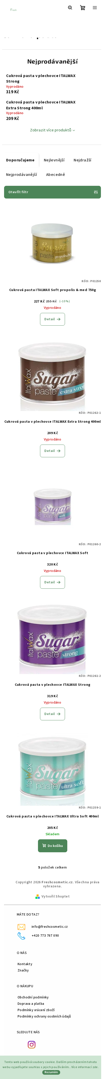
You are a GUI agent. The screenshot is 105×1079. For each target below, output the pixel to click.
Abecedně (55, 174)
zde (95, 1067)
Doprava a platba (31, 1003)
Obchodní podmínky (33, 997)
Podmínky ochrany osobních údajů (44, 1016)
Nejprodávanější (21, 174)
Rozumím (51, 1072)
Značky (23, 970)
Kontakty (25, 964)
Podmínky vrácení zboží (36, 1010)
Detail (49, 319)
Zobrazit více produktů (50, 130)
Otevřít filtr (18, 192)
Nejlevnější (54, 160)
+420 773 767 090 (45, 935)
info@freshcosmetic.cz (50, 926)
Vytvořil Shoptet (56, 896)
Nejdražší (82, 160)
